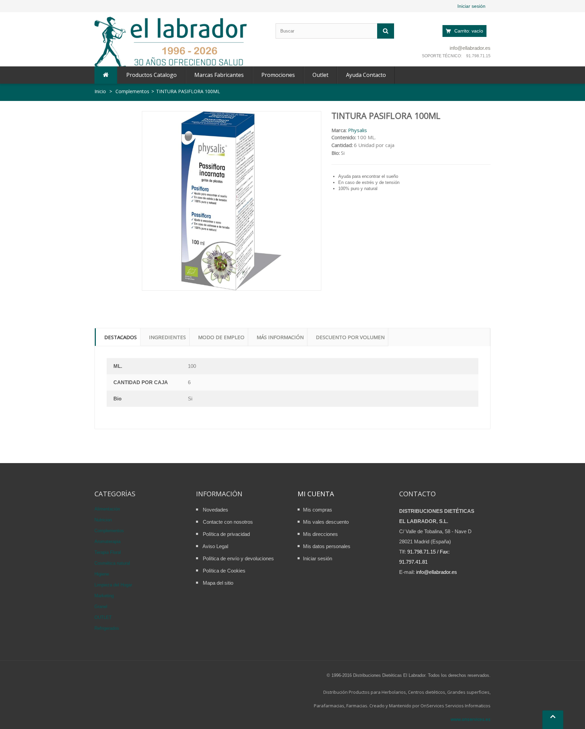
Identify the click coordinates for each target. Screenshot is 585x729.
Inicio (100, 91)
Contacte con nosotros (228, 522)
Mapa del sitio (218, 583)
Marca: (339, 130)
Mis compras (317, 510)
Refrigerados (106, 628)
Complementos (109, 530)
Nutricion (103, 519)
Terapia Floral (107, 552)
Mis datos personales (326, 546)
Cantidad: (342, 145)
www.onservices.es (471, 719)
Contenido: (343, 137)
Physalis (357, 130)
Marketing (104, 595)
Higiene (101, 574)
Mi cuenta (316, 493)
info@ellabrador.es (470, 48)
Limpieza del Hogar (113, 584)
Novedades (215, 510)
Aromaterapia (107, 541)
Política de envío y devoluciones (238, 558)
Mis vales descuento (326, 522)
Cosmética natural (112, 563)
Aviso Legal (215, 546)
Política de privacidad (226, 534)
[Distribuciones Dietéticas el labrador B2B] (170, 43)
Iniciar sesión (471, 6)
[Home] (105, 75)
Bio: (335, 153)
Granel (100, 606)
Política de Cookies (224, 571)
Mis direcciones (320, 534)
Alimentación (107, 509)
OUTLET (103, 617)
